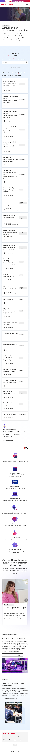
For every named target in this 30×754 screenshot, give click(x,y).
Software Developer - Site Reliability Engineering (10, 358)
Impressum (17, 748)
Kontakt (12, 748)
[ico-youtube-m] (9, 739)
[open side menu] (27, 4)
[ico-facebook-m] (25, 739)
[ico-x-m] (15, 739)
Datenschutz (24, 748)
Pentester (8, 299)
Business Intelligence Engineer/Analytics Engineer (10, 190)
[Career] (7, 4)
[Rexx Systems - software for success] (25, 448)
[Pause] (26, 600)
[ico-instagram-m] (4, 739)
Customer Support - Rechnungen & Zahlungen (9, 203)
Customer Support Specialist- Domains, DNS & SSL (9, 247)
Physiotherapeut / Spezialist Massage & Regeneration (10, 311)
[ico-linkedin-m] (20, 739)
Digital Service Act (15, 751)
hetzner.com (6, 748)
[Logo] (15, 733)
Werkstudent (9, 414)
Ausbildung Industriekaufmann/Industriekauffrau (10, 159)
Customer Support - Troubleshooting (10, 217)
